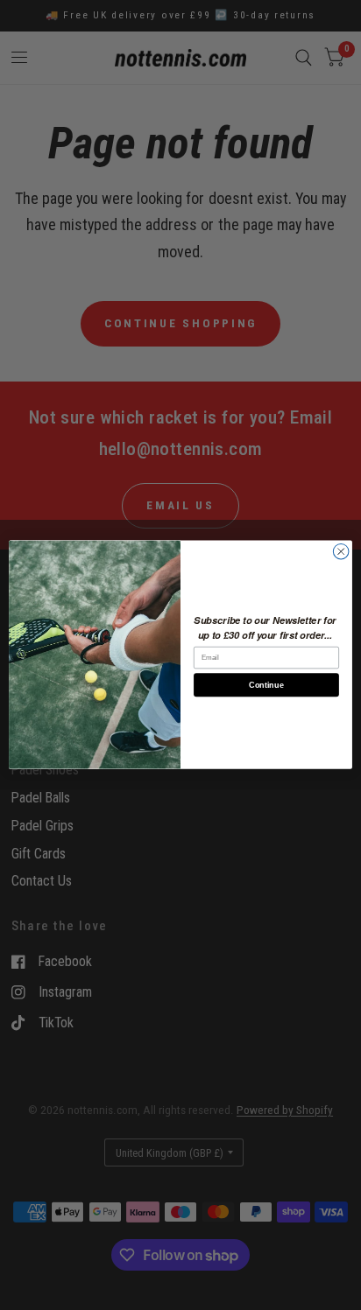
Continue (266, 685)
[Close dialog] (341, 552)
